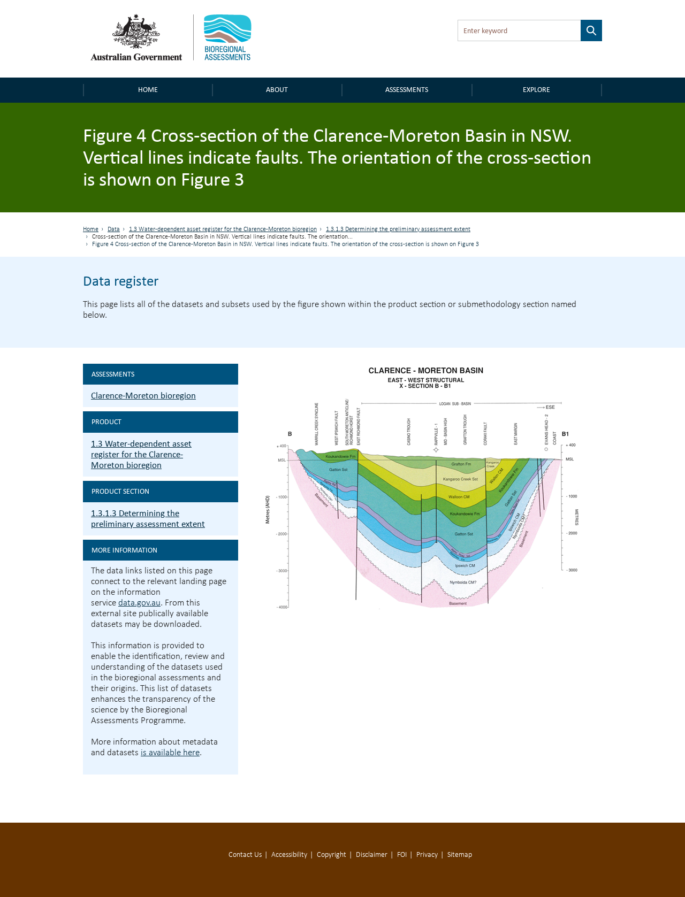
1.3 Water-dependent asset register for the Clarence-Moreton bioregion (223, 229)
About (277, 89)
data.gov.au (139, 603)
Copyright (331, 855)
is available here (170, 752)
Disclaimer (371, 855)
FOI (402, 855)
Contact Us (245, 855)
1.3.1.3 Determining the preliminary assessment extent (398, 229)
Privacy (427, 855)
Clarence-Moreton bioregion (143, 395)
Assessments (406, 89)
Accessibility (289, 855)
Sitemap (459, 855)
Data (114, 229)
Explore (536, 89)
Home (148, 89)
